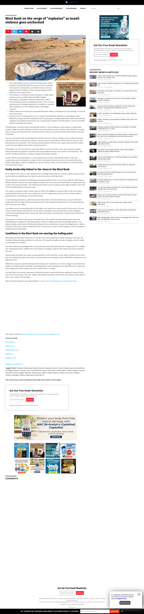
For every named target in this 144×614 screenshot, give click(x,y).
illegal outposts (13, 370)
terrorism (69, 373)
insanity (23, 370)
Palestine (28, 373)
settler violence (53, 373)
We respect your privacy (62, 601)
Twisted (76, 373)
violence (23, 375)
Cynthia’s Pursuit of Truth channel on (40, 334)
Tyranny (8, 375)
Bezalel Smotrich (39, 368)
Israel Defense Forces (39, 370)
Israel (29, 370)
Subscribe (114, 611)
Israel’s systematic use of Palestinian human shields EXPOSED (116, 113)
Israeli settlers (61, 370)
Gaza (72, 368)
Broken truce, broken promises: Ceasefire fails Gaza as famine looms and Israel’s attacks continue (117, 195)
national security (11, 373)
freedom (83, 8)
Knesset (82, 370)
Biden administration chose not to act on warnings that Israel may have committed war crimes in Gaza (118, 218)
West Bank (30, 375)
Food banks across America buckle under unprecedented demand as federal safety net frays (115, 150)
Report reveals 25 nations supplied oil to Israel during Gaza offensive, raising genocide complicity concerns (116, 107)
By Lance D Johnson (109, 138)
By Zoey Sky (107, 94)
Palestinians (36, 373)
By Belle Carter (107, 131)
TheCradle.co (10, 342)
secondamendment (56, 8)
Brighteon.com (10, 358)
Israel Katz (51, 370)
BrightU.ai (9, 354)
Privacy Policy (72, 607)
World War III (39, 375)
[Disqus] (45, 505)
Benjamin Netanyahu (24, 368)
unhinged (15, 375)
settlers (62, 373)
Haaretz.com (10, 346)
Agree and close (124, 603)
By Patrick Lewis (108, 79)
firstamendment (71, 8)
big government (51, 368)
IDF (6, 370)
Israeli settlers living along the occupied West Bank (58, 281)
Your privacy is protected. (15, 405)
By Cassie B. (107, 102)
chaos (60, 368)
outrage (21, 373)
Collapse (66, 368)
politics (44, 373)
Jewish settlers (72, 370)
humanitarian (29, 8)
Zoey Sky (19, 27)
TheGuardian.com (11, 350)
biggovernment (42, 8)
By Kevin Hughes (108, 87)
